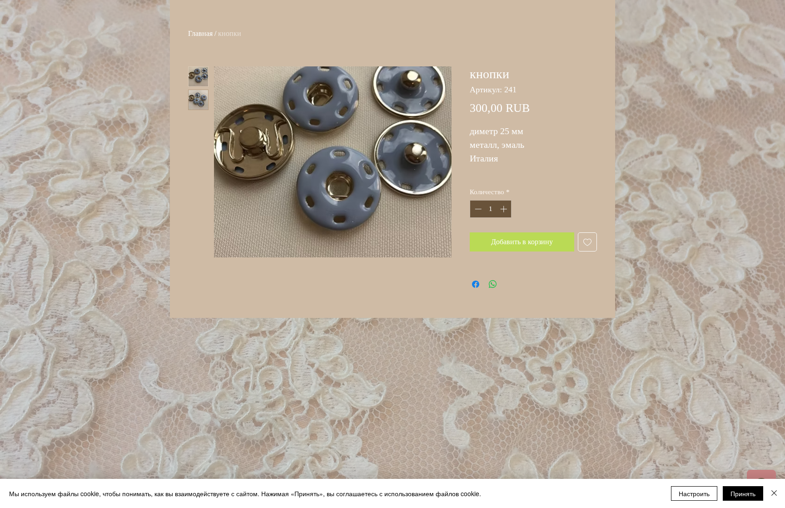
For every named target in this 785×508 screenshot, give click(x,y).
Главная (200, 33)
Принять (742, 493)
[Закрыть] (774, 493)
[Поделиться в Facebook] (475, 284)
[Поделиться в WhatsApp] (492, 284)
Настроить (694, 493)
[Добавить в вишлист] (587, 241)
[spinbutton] (490, 209)
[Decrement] (477, 209)
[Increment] (504, 209)
